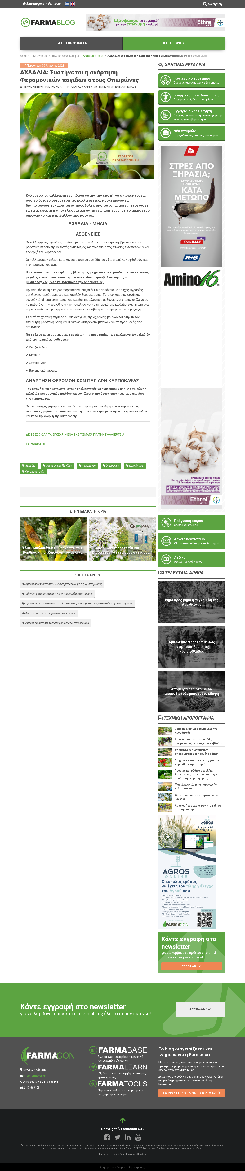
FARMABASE (36, 444)
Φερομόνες (89, 465)
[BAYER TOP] (155, 22)
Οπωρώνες (112, 465)
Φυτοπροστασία (93, 55)
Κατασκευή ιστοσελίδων (111, 1154)
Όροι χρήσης (137, 1167)
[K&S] (191, 206)
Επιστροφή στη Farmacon (44, 4)
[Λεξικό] (191, 559)
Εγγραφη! (190, 966)
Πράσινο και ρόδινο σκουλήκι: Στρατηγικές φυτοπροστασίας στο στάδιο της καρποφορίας (79, 603)
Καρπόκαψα (136, 465)
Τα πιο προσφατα (71, 43)
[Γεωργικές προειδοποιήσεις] (191, 97)
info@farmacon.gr (34, 1075)
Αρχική (24, 55)
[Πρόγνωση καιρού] (191, 522)
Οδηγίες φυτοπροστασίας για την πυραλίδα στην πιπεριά (59, 593)
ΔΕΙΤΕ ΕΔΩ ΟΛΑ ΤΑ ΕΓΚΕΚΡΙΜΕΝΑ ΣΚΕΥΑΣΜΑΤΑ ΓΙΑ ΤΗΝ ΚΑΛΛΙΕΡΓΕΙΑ (75, 434)
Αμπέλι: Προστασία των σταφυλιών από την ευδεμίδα (57, 622)
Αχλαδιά (30, 465)
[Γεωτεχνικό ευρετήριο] (191, 80)
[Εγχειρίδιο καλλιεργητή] (191, 115)
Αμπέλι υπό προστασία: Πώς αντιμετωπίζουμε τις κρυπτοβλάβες (63, 584)
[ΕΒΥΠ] (191, 327)
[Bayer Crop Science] (191, 448)
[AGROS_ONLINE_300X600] (187, 871)
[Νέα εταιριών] (191, 133)
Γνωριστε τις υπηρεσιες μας (190, 1093)
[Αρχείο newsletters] (191, 541)
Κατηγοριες (173, 43)
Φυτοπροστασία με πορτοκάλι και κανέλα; (50, 613)
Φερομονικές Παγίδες (58, 465)
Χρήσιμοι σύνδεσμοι (112, 1167)
